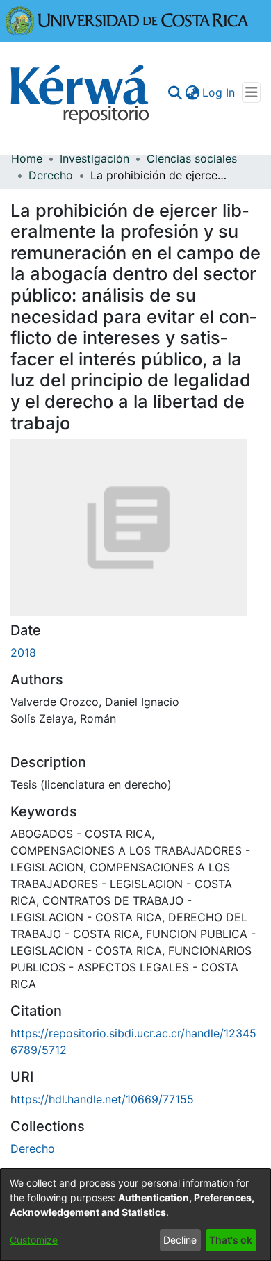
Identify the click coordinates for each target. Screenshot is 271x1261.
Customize (34, 1240)
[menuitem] (192, 92)
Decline (180, 1240)
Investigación (94, 158)
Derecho (50, 175)
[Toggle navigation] (251, 92)
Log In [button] (219, 92)
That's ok (230, 1240)
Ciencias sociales (192, 158)
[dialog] (135, 1215)
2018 (23, 652)
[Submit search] (174, 92)
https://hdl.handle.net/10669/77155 (102, 1099)
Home (26, 158)
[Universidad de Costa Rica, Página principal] (127, 19)
